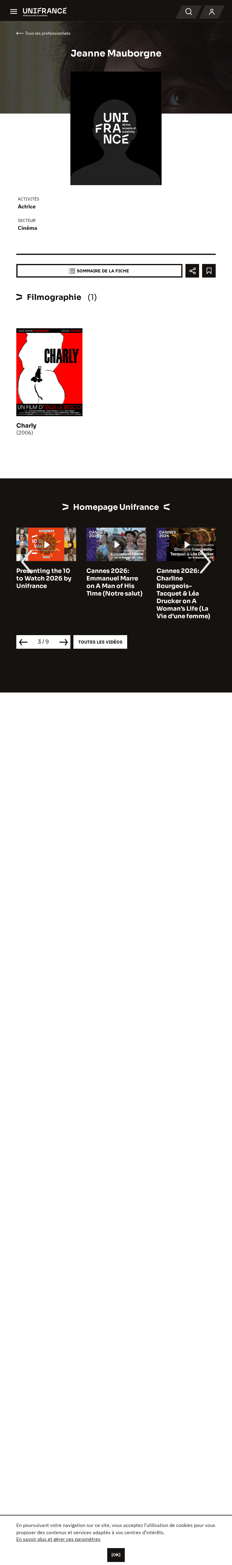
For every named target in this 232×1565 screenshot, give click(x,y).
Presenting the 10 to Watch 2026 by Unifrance (43, 578)
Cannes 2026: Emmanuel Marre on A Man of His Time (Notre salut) (114, 582)
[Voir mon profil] (212, 12)
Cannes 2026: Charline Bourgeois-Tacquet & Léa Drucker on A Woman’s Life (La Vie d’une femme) (183, 593)
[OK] (116, 1554)
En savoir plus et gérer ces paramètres (58, 1539)
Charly (26, 425)
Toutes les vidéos (100, 642)
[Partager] (192, 271)
